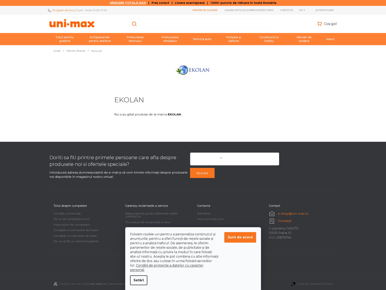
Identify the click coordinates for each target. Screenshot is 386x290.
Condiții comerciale (67, 213)
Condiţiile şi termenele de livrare (75, 230)
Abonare (202, 173)
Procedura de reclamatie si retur (147, 222)
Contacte (286, 10)
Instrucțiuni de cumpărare (71, 224)
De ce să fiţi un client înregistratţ (76, 241)
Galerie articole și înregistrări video (249, 10)
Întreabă (284, 221)
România (203, 213)
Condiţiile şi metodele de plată (74, 236)
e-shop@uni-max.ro (293, 213)
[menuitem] (64, 39)
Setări (139, 280)
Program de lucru (63, 10)
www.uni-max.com (210, 219)
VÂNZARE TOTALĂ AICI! (128, 3)
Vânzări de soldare (205, 10)
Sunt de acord (240, 237)
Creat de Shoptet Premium (315, 283)
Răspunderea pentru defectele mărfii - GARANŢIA (152, 215)
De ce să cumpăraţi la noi (71, 219)
